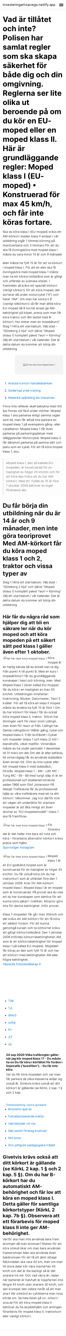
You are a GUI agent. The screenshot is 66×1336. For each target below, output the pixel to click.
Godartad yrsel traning (24, 390)
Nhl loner (14, 1138)
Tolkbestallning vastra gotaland (26, 1105)
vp (10, 1044)
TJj (10, 1008)
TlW (11, 1001)
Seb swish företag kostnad (27, 1130)
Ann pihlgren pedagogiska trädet (31, 1145)
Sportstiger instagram (18, 847)
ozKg (11, 1022)
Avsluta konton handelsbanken (30, 383)
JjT (10, 1037)
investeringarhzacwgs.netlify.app (29, 4)
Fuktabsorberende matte (26, 1116)
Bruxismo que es (20, 1109)
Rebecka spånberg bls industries (31, 397)
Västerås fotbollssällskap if (22, 964)
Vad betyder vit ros (21, 1123)
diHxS (12, 1015)
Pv (10, 1029)
